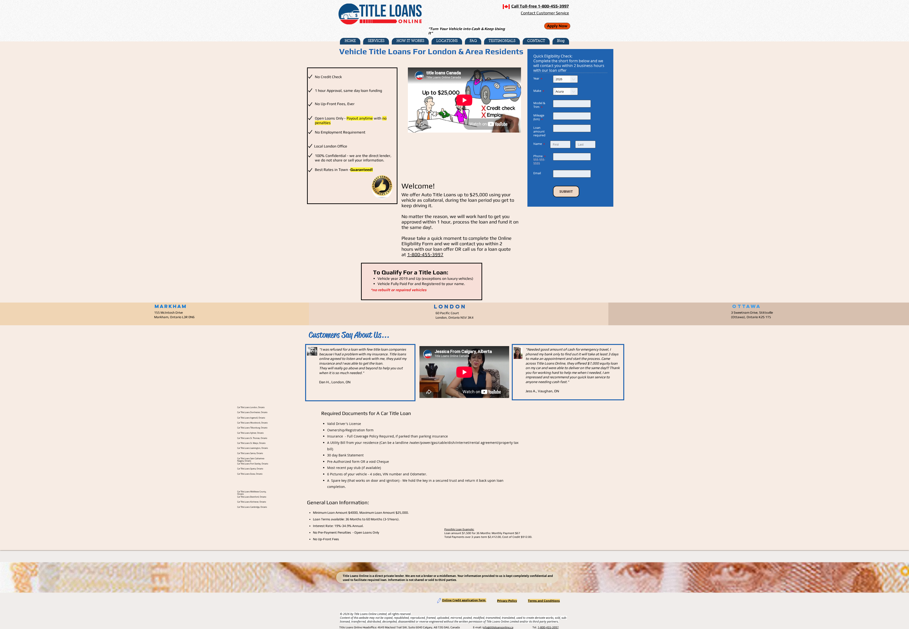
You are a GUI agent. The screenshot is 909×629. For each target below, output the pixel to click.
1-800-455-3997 (425, 254)
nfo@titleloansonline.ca (498, 627)
